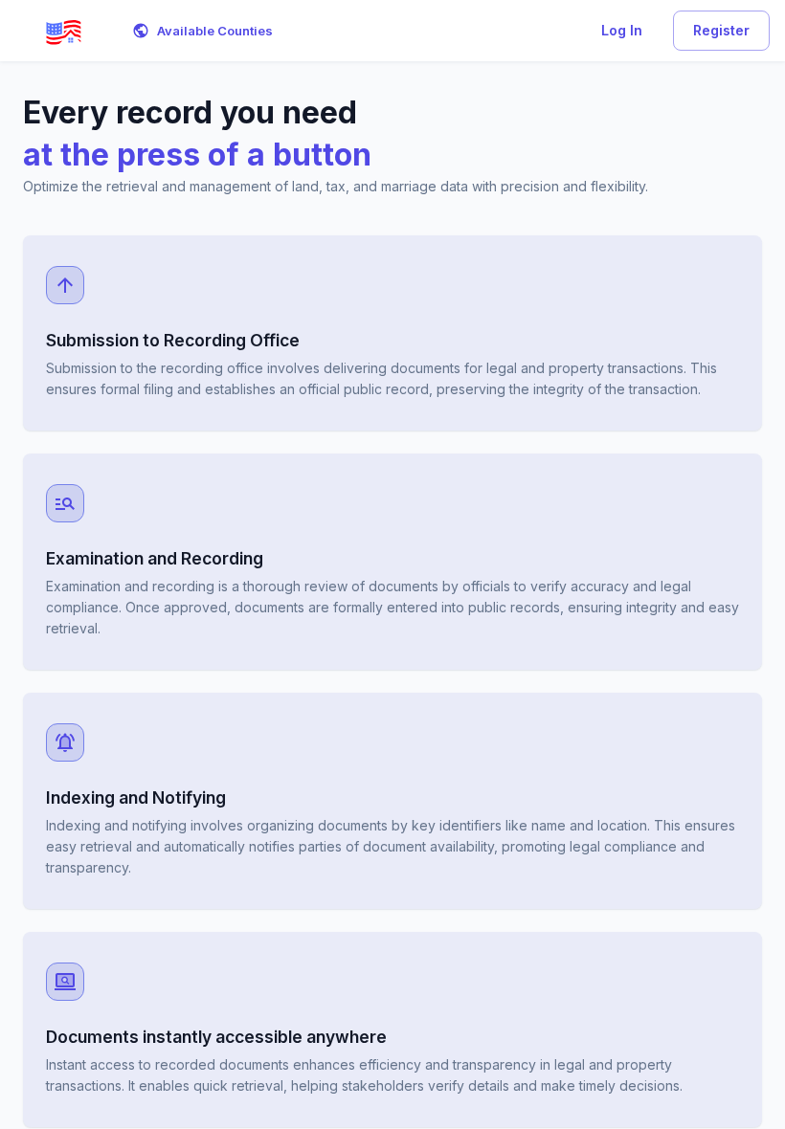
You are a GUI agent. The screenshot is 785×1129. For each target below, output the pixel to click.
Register (721, 30)
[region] (392, 595)
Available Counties (215, 30)
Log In (621, 30)
